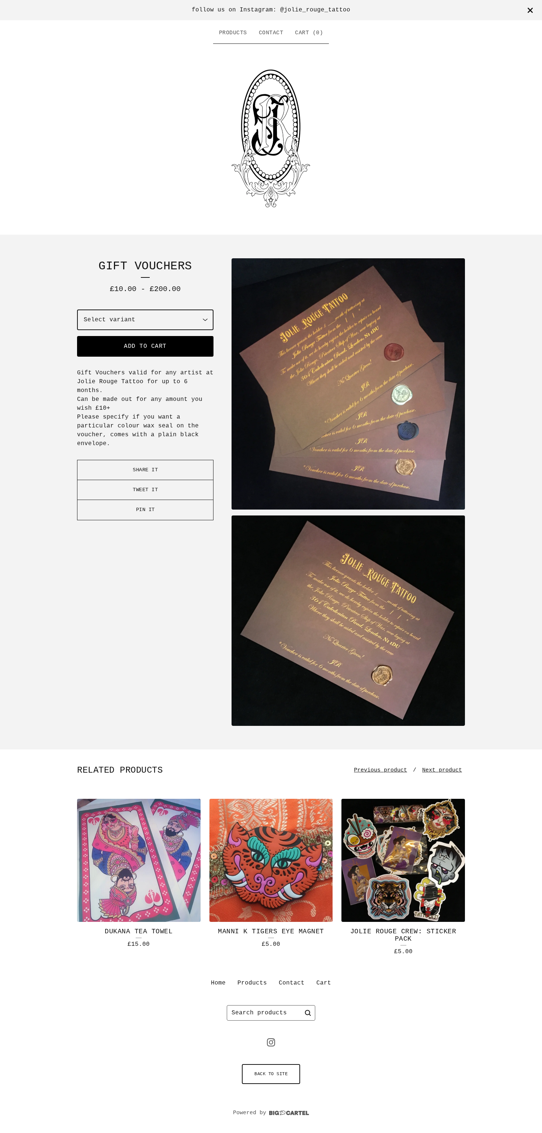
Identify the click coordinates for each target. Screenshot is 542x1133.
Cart (323, 983)
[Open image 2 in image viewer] (348, 620)
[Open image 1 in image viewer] (348, 384)
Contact (271, 33)
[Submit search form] (307, 1012)
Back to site (271, 1074)
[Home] (271, 137)
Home (218, 983)
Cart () (309, 33)
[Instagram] (271, 1042)
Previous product (380, 770)
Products (233, 33)
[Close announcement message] (530, 10)
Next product (442, 770)
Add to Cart (145, 346)
